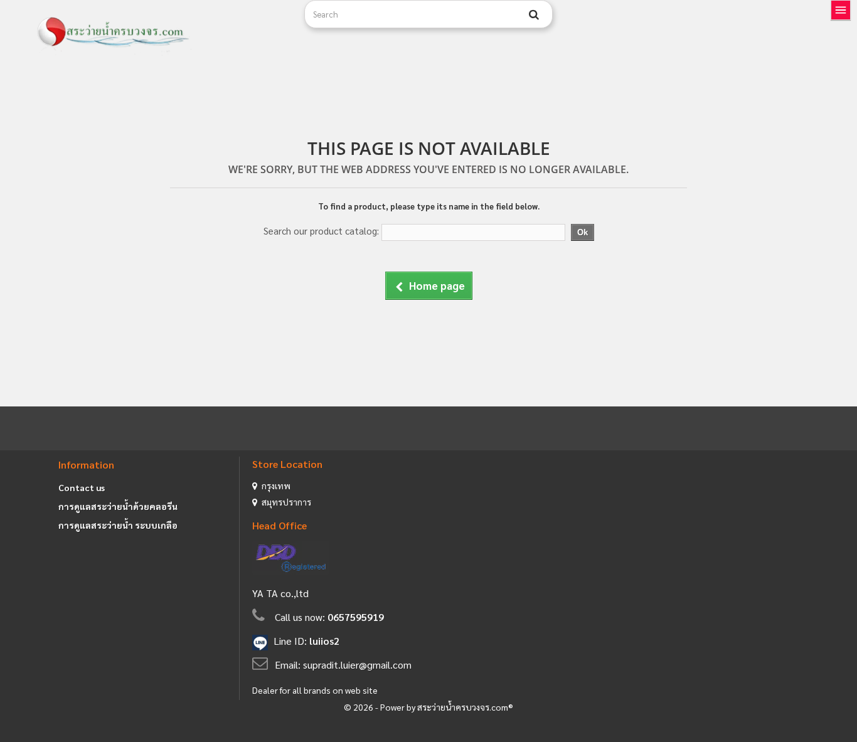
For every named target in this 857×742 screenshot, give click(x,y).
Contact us (81, 487)
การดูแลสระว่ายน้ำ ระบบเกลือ (118, 525)
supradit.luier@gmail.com (357, 664)
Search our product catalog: (321, 230)
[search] (534, 14)
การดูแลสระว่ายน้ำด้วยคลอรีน (118, 506)
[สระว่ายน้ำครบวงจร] (160, 32)
